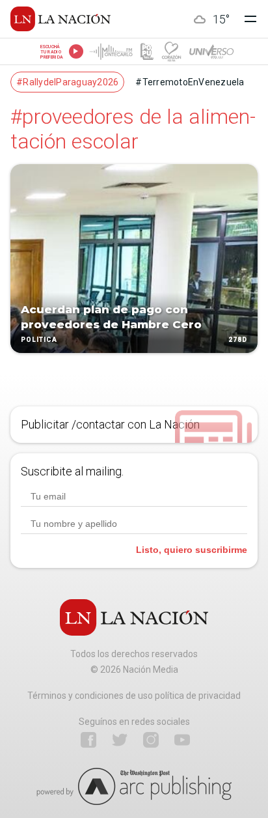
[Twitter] (119, 739)
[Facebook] (88, 739)
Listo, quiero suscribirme (191, 549)
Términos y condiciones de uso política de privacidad (134, 695)
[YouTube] (182, 739)
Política (39, 339)
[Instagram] (151, 739)
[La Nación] (60, 19)
